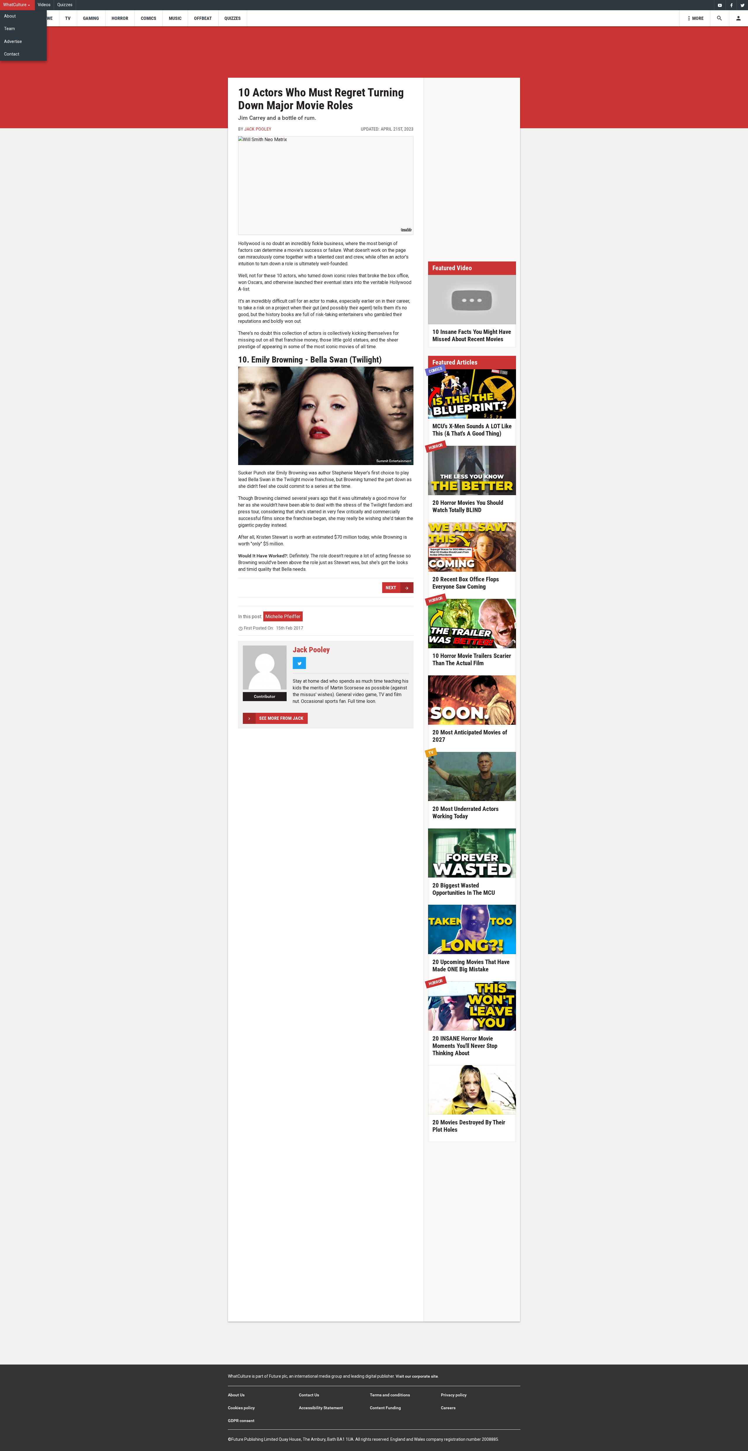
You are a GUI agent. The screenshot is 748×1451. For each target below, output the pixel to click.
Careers (448, 1407)
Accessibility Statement (321, 1407)
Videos (44, 4)
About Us (236, 1395)
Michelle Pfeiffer (282, 616)
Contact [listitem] (11, 54)
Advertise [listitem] (13, 41)
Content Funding (385, 1407)
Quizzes (64, 4)
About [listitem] (10, 16)
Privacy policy (454, 1395)
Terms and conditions (390, 1395)
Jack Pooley (257, 129)
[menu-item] (48, 18)
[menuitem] (17, 5)
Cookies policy (241, 1407)
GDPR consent (241, 1420)
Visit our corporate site (417, 1376)
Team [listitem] (9, 28)
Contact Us (309, 1395)
